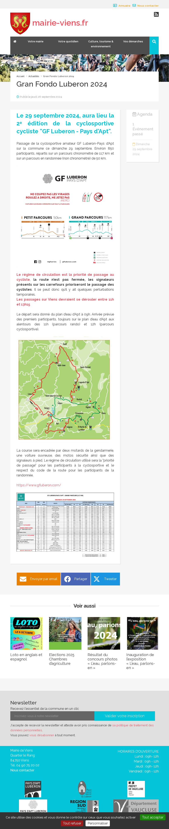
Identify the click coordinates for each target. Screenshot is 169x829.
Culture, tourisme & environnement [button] (100, 44)
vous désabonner (41, 735)
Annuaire (124, 5)
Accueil (20, 76)
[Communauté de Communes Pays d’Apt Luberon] (33, 789)
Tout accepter (152, 817)
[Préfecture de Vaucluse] (136, 789)
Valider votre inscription (124, 716)
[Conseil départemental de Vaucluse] (136, 807)
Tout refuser (72, 823)
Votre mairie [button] (35, 41)
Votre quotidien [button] (68, 41)
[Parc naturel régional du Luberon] (84, 789)
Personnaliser (98, 823)
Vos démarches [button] (133, 41)
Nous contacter (148, 5)
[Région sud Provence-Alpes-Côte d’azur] (84, 807)
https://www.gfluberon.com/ (38, 485)
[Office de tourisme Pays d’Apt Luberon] (33, 807)
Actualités (33, 76)
